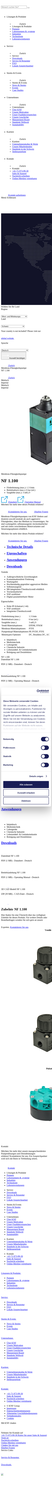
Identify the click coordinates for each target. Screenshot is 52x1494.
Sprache (4, 343)
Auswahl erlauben (26, 792)
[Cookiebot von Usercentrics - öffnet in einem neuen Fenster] (37, 691)
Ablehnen (26, 801)
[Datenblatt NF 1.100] (4, 673)
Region (4, 309)
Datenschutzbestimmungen (18, 1411)
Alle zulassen (26, 784)
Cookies (10, 1418)
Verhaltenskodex (14, 1416)
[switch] (45, 748)
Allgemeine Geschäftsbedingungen (22, 1413)
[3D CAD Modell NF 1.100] (4, 903)
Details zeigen (36, 776)
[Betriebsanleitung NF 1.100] (4, 887)
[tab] (29, 547)
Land (3, 319)
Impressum (11, 1408)
